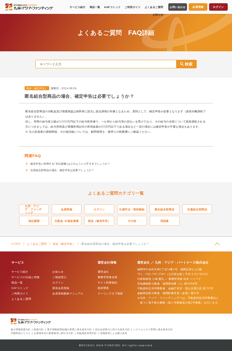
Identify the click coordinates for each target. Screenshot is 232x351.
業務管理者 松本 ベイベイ (184, 278)
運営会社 (103, 271)
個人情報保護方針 (21, 329)
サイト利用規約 (107, 282)
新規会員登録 (60, 288)
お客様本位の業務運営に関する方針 (54, 333)
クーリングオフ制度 (110, 293)
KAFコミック (112, 7)
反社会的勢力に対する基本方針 (112, 329)
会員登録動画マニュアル (67, 293)
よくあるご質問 (154, 7)
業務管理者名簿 (107, 277)
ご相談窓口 (59, 277)
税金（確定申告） (37, 88)
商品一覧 (95, 7)
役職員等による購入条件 (113, 333)
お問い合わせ (178, 7)
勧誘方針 (39, 329)
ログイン (58, 282)
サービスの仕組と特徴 (25, 277)
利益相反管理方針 (87, 333)
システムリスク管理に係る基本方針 (153, 329)
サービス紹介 (78, 7)
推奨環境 (103, 288)
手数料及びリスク (21, 333)
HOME (16, 243)
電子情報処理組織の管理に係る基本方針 (69, 329)
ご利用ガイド (133, 7)
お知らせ (158, 14)
